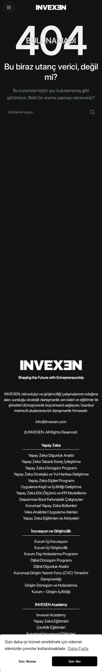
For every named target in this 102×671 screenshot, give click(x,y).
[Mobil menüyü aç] (9, 7)
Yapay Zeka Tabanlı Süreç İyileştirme (51, 461)
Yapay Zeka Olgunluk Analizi (51, 455)
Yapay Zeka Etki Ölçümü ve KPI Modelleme (51, 493)
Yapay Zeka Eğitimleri (51, 621)
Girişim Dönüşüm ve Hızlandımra (51, 585)
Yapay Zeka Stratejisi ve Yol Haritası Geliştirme (51, 474)
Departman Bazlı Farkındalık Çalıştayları (51, 499)
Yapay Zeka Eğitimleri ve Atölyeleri (51, 518)
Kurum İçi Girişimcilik (51, 547)
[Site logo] (51, 7)
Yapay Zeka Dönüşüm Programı (51, 468)
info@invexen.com (51, 421)
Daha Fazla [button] (78, 649)
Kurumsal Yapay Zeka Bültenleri (51, 505)
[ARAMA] (92, 112)
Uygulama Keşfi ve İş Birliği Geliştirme (51, 486)
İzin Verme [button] (27, 661)
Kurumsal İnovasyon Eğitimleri (51, 633)
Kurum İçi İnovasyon (51, 541)
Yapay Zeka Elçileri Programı (51, 480)
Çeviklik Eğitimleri (51, 627)
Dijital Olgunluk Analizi (51, 566)
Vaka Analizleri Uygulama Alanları (51, 512)
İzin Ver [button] (75, 661)
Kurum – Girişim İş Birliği (51, 591)
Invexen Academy (51, 615)
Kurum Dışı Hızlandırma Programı (51, 553)
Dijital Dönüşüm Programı (51, 560)
